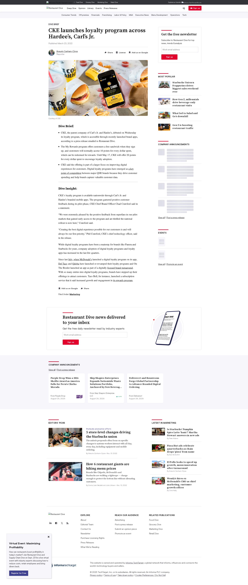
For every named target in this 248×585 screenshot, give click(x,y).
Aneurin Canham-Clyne (67, 51)
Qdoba (75, 263)
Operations (175, 15)
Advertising (120, 520)
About (83, 520)
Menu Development (159, 15)
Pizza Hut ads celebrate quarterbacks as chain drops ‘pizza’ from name (180, 448)
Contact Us (86, 529)
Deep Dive (71, 8)
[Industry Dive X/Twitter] (62, 523)
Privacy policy (96, 575)
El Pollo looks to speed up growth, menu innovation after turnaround (182, 465)
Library (90, 8)
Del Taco (62, 263)
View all (161, 217)
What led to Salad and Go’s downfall (185, 115)
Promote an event (174, 264)
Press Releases (110, 8)
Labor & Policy (120, 15)
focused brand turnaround (120, 267)
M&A (131, 15)
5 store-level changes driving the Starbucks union (108, 434)
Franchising (107, 15)
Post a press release (175, 217)
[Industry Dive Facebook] (56, 523)
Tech (184, 15)
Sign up (196, 8)
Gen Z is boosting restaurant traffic (182, 127)
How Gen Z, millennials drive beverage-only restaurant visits (185, 102)
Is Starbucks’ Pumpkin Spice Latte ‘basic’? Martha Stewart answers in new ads (183, 432)
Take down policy (125, 575)
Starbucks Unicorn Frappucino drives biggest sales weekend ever (185, 87)
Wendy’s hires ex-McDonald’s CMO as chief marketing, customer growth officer (181, 483)
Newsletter (85, 533)
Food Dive (79, 2)
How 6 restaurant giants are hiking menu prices (107, 466)
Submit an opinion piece (126, 529)
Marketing (75, 294)
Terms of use (110, 575)
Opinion (82, 8)
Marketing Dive (103, 2)
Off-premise (84, 15)
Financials (95, 15)
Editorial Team (87, 524)
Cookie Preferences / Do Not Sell (150, 575)
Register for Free (18, 573)
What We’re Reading (90, 547)
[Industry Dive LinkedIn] (50, 523)
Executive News (142, 15)
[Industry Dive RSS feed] (67, 523)
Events (99, 8)
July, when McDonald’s (80, 259)
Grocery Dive (90, 2)
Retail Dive (114, 2)
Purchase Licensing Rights (92, 538)
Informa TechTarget (135, 563)
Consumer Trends (68, 15)
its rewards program (123, 280)
